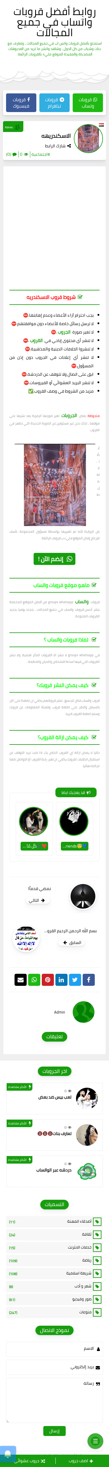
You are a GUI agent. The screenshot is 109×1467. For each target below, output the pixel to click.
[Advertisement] (54, 231)
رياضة (50, 1260)
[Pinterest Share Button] (61, 980)
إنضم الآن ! (50, 558)
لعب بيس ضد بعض (54, 1097)
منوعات (50, 1312)
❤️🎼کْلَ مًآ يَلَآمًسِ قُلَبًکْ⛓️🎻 (34, 846)
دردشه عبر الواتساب (53, 1170)
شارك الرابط (55, 146)
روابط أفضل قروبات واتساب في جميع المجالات (54, 21)
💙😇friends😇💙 (74, 846)
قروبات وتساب (86, 102)
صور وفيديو (50, 1299)
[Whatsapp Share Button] (34, 980)
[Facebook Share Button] (89, 980)
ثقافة (50, 1234)
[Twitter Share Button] (75, 980)
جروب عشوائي (26, 1461)
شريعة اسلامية (50, 1273)
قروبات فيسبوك (21, 102)
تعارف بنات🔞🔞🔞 (54, 1133)
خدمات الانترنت (50, 1247)
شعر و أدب (50, 1286)
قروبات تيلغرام (53, 102)
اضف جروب (78, 1461)
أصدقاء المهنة (50, 1221)
